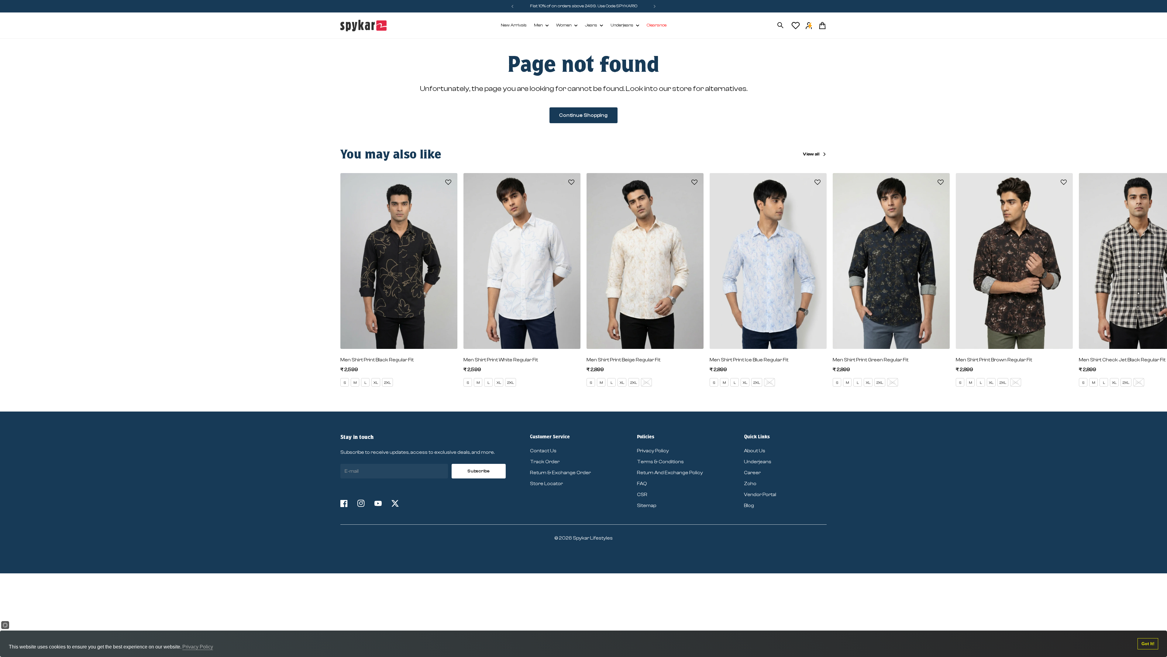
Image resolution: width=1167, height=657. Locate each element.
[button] (448, 182)
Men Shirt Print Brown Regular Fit (994, 360)
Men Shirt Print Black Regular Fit (377, 360)
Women (564, 25)
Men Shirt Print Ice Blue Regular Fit (749, 360)
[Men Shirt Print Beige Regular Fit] (645, 261)
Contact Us (543, 451)
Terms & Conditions (660, 461)
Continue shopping (583, 115)
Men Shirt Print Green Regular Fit (870, 360)
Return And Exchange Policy (670, 472)
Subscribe (478, 471)
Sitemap (646, 505)
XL (376, 383)
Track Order (544, 461)
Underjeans (622, 25)
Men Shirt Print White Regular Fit (500, 360)
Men (538, 25)
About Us (754, 451)
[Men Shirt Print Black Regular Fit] (398, 261)
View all (811, 154)
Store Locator (546, 483)
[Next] (654, 6)
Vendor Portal (760, 494)
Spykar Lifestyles (593, 538)
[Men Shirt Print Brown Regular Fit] (1014, 261)
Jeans (591, 25)
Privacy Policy (653, 451)
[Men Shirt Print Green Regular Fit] (891, 261)
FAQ (642, 483)
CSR (642, 494)
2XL (387, 383)
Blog (749, 505)
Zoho (750, 483)
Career (752, 472)
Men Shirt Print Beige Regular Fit (623, 360)
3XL (646, 383)
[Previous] (512, 6)
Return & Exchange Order (560, 472)
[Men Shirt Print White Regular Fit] (521, 261)
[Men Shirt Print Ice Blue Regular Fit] (768, 261)
